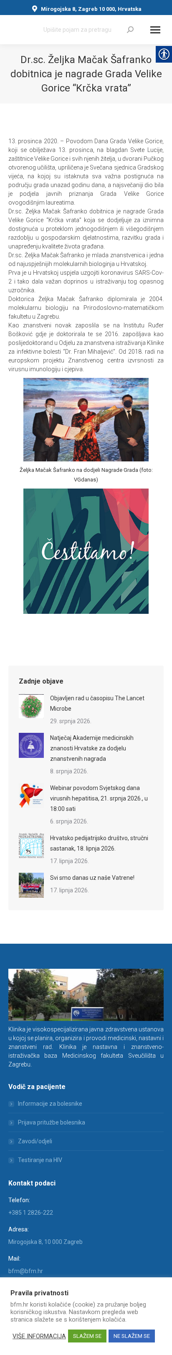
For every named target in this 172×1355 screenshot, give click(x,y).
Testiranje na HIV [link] (40, 1160)
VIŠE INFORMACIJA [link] (39, 1336)
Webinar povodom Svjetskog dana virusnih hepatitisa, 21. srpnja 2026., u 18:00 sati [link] (99, 798)
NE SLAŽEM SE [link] (132, 1336)
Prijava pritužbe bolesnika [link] (51, 1122)
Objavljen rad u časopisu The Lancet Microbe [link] (97, 703)
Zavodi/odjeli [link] (35, 1141)
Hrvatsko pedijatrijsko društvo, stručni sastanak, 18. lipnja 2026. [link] (99, 843)
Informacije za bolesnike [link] (50, 1103)
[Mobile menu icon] (155, 30)
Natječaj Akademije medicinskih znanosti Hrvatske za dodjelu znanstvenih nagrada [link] (92, 748)
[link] (130, 30)
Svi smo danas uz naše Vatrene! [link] (92, 877)
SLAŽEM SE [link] (87, 1336)
